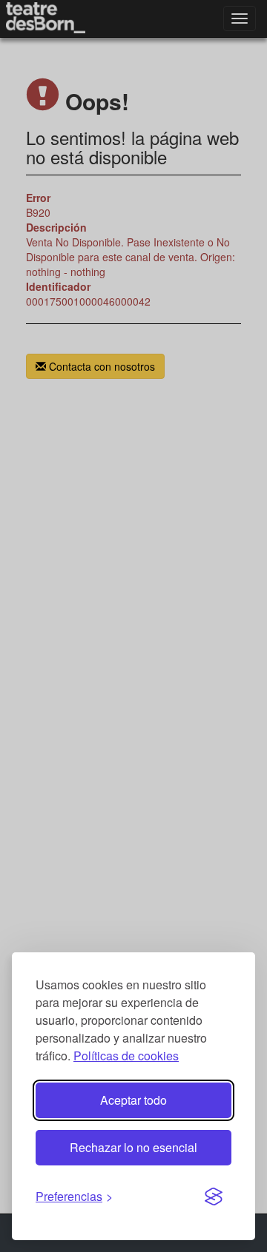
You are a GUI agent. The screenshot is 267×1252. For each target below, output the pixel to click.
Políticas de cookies (126, 1055)
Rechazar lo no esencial (133, 1147)
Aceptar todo (133, 1099)
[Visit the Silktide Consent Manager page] (213, 1197)
